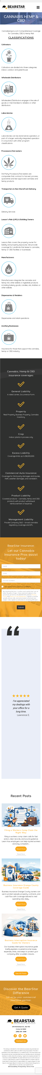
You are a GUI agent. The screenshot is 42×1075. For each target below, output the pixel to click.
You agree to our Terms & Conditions (18, 587)
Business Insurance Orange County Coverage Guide (21, 886)
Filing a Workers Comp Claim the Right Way (21, 831)
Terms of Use (30, 1066)
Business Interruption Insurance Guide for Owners (21, 941)
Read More (21, 849)
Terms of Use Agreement (18, 596)
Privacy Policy (22, 1066)
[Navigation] (38, 7)
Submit (21, 607)
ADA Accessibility (12, 1066)
